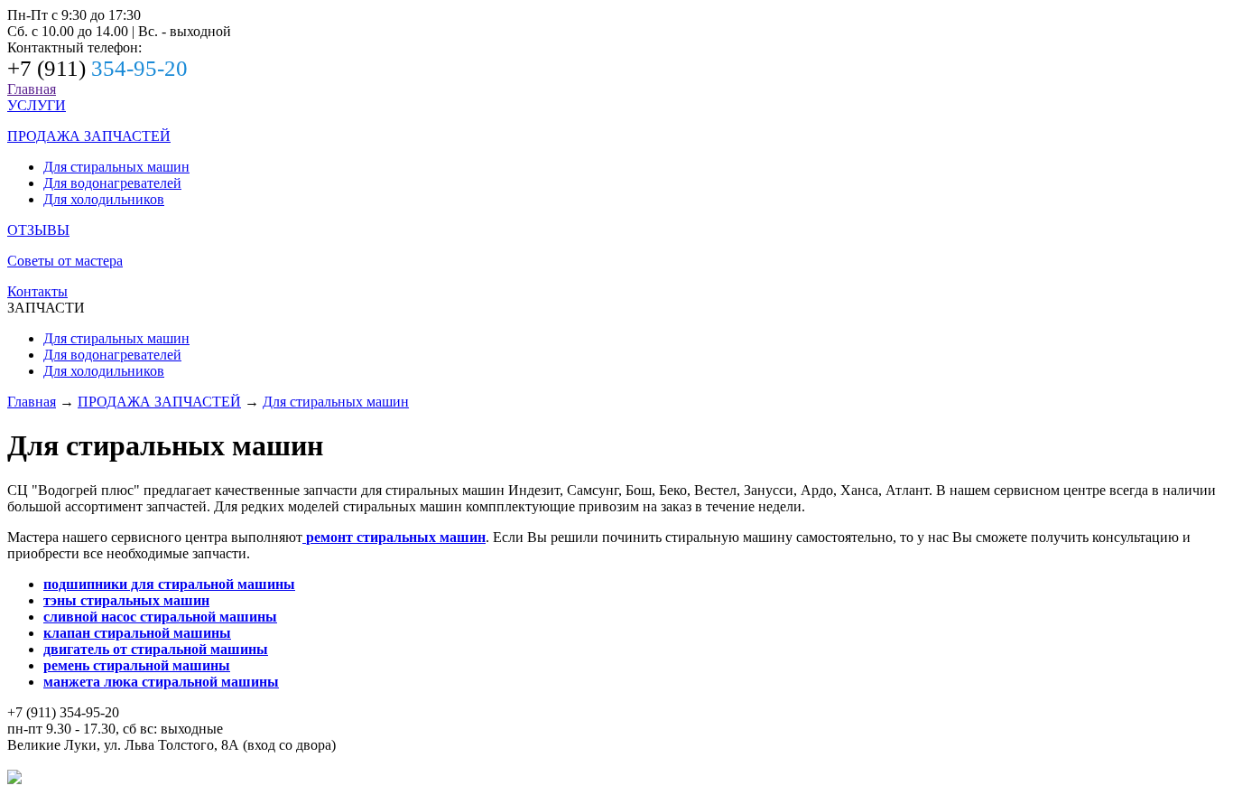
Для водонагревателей (112, 183)
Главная (31, 89)
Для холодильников (103, 199)
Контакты (37, 291)
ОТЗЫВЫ (38, 230)
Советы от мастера (65, 260)
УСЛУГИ (36, 105)
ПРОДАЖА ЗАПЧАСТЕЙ (89, 136)
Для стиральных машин (116, 166)
